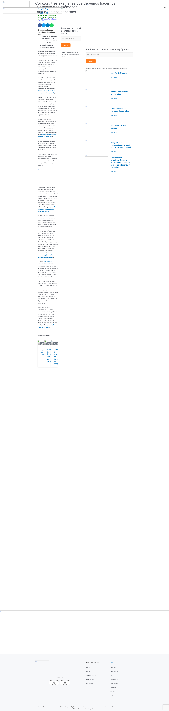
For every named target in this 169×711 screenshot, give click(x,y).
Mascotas (89, 671)
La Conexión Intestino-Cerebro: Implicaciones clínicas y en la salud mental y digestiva (120, 162)
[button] (85, 7)
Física (112, 675)
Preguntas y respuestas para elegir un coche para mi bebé (121, 144)
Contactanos (91, 675)
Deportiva (114, 679)
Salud (112, 662)
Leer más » (114, 77)
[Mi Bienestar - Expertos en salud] (16, 4)
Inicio (88, 667)
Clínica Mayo (48, 261)
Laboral (113, 696)
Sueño (112, 692)
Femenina (114, 671)
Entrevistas (90, 679)
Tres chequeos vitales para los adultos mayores (47, 209)
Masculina (114, 683)
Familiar (113, 667)
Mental (113, 688)
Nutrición (89, 683)
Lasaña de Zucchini (119, 73)
